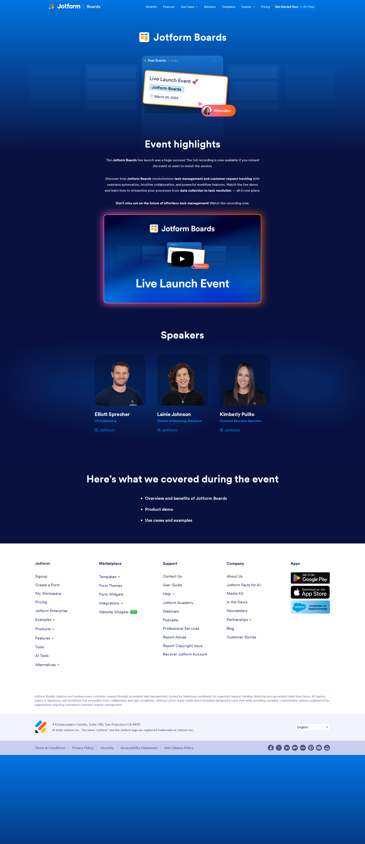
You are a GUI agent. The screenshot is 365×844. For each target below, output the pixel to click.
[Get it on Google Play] (310, 578)
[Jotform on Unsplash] (327, 748)
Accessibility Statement (139, 748)
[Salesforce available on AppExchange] (310, 607)
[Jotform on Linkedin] (287, 748)
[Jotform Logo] (64, 6)
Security (107, 748)
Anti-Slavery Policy (178, 748)
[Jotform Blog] (303, 748)
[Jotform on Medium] (295, 748)
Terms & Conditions (50, 748)
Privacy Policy (83, 748)
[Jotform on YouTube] (319, 748)
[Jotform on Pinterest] (311, 748)
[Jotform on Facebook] (271, 748)
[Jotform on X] (279, 748)
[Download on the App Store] (310, 592)
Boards (93, 6)
